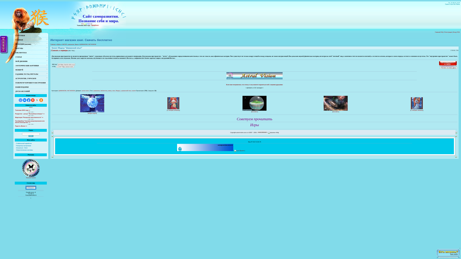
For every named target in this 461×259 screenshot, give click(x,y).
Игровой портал (31, 177)
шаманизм (96, 90)
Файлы (59, 44)
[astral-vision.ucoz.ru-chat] (448, 253)
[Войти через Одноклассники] (41, 100)
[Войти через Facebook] (28, 100)
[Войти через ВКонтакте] (24, 100)
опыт (113, 90)
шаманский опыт (126, 90)
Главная (437, 32)
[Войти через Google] (37, 100)
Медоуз (118, 90)
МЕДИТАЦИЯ (92, 113)
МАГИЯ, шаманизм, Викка (70, 44)
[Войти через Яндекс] (33, 100)
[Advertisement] (289, 150)
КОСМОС (255, 111)
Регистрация (448, 32)
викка (110, 90)
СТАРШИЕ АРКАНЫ (173, 110)
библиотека (103, 90)
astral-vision (85, 90)
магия (134, 90)
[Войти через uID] (20, 100)
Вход (454, 32)
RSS (458, 32)
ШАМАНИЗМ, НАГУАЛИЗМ (88, 44)
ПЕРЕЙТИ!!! (95, 25)
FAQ (442, 32)
